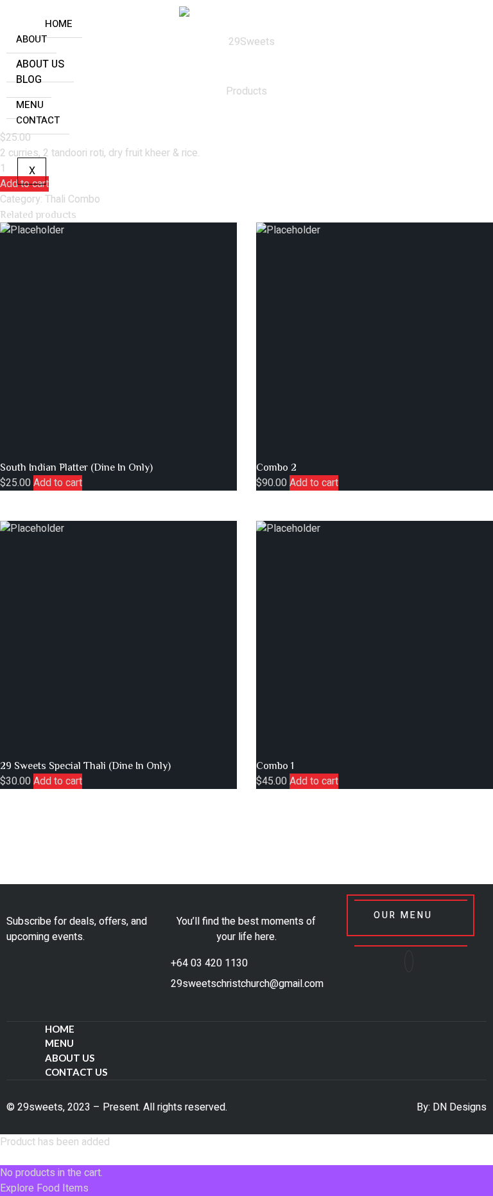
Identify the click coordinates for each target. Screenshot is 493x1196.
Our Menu (403, 915)
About (31, 39)
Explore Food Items (44, 1188)
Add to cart (57, 483)
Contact (38, 120)
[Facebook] (408, 961)
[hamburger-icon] (20, 21)
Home (59, 24)
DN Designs (460, 1107)
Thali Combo (72, 199)
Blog (29, 79)
